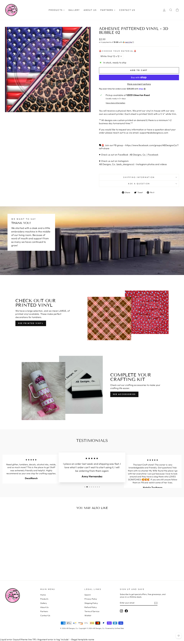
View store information (115, 103)
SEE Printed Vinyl (30, 323)
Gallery (43, 603)
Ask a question (139, 184)
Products (44, 599)
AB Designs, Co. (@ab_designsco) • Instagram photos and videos (133, 164)
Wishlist (87, 615)
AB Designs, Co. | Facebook (143, 154)
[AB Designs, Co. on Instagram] (121, 610)
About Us (44, 607)
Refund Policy (90, 607)
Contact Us (45, 615)
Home (43, 595)
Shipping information (139, 177)
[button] (139, 42)
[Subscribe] (155, 603)
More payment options (139, 84)
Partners (44, 611)
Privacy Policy (90, 599)
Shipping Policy (91, 603)
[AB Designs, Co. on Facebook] (126, 610)
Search (87, 595)
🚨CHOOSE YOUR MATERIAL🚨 (118, 51)
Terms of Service (91, 611)
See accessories (124, 394)
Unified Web (119, 628)
